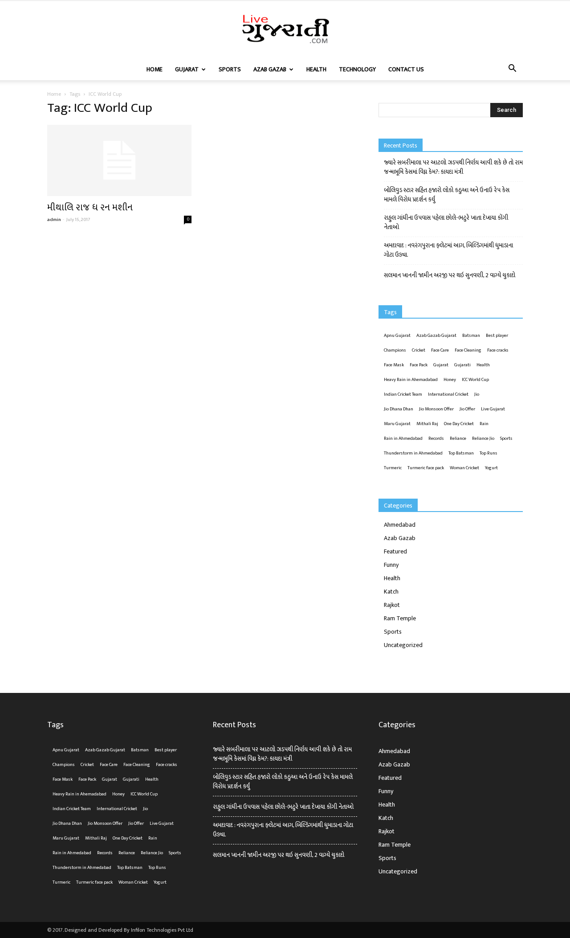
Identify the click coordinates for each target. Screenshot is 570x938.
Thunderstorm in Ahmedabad (413, 453)
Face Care (440, 350)
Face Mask (394, 365)
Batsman (471, 336)
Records (436, 438)
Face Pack (419, 365)
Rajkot (392, 605)
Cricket (418, 350)
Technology (357, 69)
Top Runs (488, 453)
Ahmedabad (399, 525)
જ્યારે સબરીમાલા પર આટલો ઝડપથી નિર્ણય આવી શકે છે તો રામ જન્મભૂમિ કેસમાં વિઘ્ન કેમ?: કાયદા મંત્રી (453, 167)
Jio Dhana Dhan (398, 409)
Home (155, 69)
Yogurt (491, 468)
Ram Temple (400, 618)
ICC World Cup (475, 380)
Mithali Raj (427, 424)
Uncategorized (403, 645)
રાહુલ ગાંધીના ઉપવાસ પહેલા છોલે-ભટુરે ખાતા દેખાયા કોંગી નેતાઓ (446, 222)
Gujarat (187, 69)
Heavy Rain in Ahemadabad (411, 380)
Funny (391, 565)
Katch (391, 591)
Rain (484, 424)
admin (54, 220)
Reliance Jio (483, 438)
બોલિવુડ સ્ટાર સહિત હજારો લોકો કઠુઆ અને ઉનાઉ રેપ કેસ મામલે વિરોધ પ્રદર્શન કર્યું (446, 194)
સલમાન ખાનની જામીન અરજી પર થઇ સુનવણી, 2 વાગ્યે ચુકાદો (449, 275)
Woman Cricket (464, 468)
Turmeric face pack (425, 468)
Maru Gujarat (397, 424)
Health (316, 69)
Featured (395, 551)
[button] (512, 69)
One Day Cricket (459, 424)
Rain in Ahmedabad (403, 438)
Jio (476, 394)
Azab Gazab (269, 69)
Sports (230, 69)
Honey (450, 380)
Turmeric (393, 468)
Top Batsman (461, 453)
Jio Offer (467, 409)
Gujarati (462, 365)
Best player (497, 336)
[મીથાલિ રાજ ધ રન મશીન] (119, 160)
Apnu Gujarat (397, 336)
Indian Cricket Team (403, 394)
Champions (395, 350)
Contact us (406, 69)
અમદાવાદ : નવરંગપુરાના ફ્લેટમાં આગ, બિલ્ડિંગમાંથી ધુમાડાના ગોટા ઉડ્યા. (448, 250)
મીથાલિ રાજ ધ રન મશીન (90, 207)
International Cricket (448, 394)
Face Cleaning (468, 350)
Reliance (458, 438)
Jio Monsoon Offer (436, 409)
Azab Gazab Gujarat (436, 336)
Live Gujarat (493, 409)
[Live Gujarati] (285, 30)
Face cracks (498, 350)
